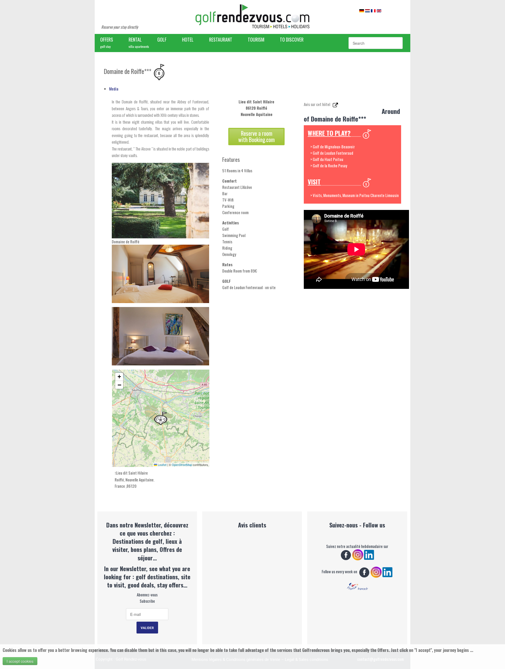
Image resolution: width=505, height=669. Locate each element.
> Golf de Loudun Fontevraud (331, 153)
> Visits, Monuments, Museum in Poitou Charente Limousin (354, 195)
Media (113, 89)
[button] (160, 418)
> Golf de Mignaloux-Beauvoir (332, 146)
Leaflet (161, 464)
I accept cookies (20, 661)
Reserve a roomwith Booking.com (256, 136)
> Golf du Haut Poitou (326, 159)
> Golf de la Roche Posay (328, 165)
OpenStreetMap (182, 464)
